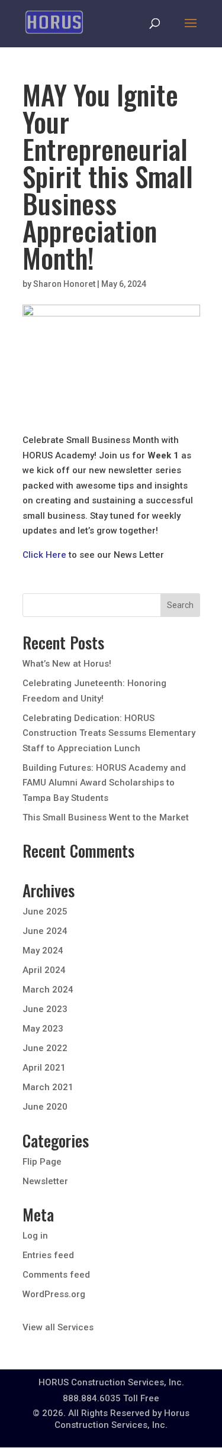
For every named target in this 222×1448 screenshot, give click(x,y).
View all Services (58, 1327)
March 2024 (47, 989)
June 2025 (44, 911)
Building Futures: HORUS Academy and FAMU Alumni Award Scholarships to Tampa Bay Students (104, 782)
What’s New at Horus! (66, 663)
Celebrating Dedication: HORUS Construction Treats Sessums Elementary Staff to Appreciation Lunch (108, 733)
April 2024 (44, 970)
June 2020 (44, 1106)
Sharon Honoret (64, 284)
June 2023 (44, 1009)
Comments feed (56, 1274)
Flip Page (42, 1161)
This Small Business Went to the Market (105, 817)
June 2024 (44, 931)
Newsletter (45, 1181)
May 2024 (42, 950)
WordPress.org (53, 1294)
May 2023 (42, 1028)
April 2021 (44, 1067)
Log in (35, 1235)
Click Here (44, 555)
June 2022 (44, 1048)
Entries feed (48, 1255)
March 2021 (47, 1087)
